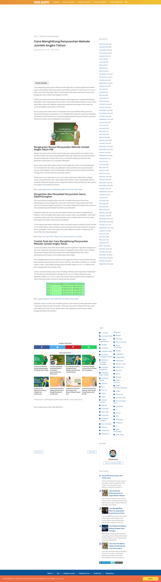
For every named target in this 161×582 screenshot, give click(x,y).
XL (117, 426)
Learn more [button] (60, 578)
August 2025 (103, 56)
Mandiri (118, 335)
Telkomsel (119, 394)
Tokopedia (119, 406)
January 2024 (103, 107)
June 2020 (102, 237)
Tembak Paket (121, 398)
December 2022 (104, 146)
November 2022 (104, 149)
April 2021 (102, 207)
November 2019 (104, 258)
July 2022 (102, 161)
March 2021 (103, 210)
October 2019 (103, 261)
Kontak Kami (97, 573)
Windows (119, 423)
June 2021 (102, 200)
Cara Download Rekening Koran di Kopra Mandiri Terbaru (117, 493)
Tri (116, 410)
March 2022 (103, 173)
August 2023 (103, 122)
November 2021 (104, 185)
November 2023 (104, 113)
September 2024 (105, 83)
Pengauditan (120, 357)
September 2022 (104, 155)
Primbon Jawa (121, 364)
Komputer (104, 415)
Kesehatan (105, 409)
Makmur (104, 427)
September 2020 (105, 228)
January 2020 (103, 252)
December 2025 (104, 50)
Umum (118, 413)
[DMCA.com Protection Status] (117, 563)
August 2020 (103, 231)
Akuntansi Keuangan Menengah (103, 362)
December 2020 (104, 219)
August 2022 (103, 158)
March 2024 (103, 101)
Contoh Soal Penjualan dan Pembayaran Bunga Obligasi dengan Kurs (73, 391)
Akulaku (104, 345)
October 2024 (103, 80)
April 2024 (102, 98)
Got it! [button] (151, 578)
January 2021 (103, 216)
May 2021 (102, 204)
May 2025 (102, 65)
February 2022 (104, 176)
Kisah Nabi (105, 412)
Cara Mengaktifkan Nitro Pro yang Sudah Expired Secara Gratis (116, 511)
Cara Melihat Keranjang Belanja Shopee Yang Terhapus (117, 528)
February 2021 (104, 213)
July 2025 (102, 59)
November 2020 (104, 222)
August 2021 (103, 194)
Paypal (118, 351)
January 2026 (103, 47)
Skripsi (118, 391)
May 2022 (102, 167)
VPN (117, 416)
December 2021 (104, 182)
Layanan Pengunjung (95, 6)
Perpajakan (120, 361)
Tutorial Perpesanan (60, 6)
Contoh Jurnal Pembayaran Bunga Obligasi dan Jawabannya (40, 391)
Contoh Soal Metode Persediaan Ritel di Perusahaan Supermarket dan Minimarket (56, 370)
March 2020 (103, 246)
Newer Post (38, 452)
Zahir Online (120, 435)
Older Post (92, 452)
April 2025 (102, 68)
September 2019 (104, 264)
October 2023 (103, 116)
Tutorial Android (68, 2)
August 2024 (103, 86)
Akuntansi (104, 348)
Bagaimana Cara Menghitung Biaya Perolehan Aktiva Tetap (62, 189)
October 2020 (104, 225)
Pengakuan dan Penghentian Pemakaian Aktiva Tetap (60, 299)
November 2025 (104, 53)
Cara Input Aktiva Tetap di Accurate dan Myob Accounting (62, 236)
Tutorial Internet (100, 2)
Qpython (119, 370)
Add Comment (55, 49)
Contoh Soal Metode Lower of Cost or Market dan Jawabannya (89, 368)
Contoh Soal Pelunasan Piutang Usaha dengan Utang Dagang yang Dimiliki (89, 391)
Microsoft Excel (121, 342)
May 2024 (102, 95)
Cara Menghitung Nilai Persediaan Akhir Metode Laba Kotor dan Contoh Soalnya (73, 369)
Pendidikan (119, 354)
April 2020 (102, 243)
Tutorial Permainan (116, 2)
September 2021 (104, 191)
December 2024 (104, 74)
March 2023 (103, 137)
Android (104, 383)
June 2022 (102, 164)
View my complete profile (113, 463)
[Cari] (126, 2)
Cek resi (104, 390)
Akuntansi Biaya (106, 351)
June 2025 (102, 62)
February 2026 (104, 44)
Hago (103, 397)
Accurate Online (106, 336)
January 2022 (103, 179)
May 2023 (102, 131)
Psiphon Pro (120, 367)
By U (103, 387)
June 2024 (102, 92)
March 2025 (103, 71)
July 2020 (102, 234)
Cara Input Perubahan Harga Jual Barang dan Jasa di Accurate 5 (117, 546)
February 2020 (104, 249)
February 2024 (104, 104)
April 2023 (102, 134)
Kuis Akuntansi (106, 424)
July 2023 (102, 125)
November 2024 (104, 77)
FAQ (58, 573)
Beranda (56, 2)
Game (103, 393)
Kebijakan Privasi (84, 573)
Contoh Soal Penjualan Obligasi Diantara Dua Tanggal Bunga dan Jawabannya (57, 391)
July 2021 (102, 198)
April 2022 (102, 170)
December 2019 (104, 255)
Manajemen (105, 430)
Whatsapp (119, 419)
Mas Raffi (41, 2)
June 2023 (102, 128)
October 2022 (103, 152)
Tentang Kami (109, 573)
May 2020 (102, 240)
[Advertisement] (80, 20)
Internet (104, 405)
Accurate (104, 333)
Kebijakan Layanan (69, 573)
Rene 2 (118, 374)
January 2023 (103, 143)
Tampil (44, 83)
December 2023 (104, 110)
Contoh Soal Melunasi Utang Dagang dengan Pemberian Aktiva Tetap (41, 368)
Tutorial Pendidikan (78, 6)
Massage (119, 339)
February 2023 (104, 140)
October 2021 (103, 189)
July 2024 (102, 89)
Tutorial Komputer (84, 2)
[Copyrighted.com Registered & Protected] (105, 563)
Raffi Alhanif (114, 459)
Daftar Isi (50, 573)
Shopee (118, 377)
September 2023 (105, 119)
